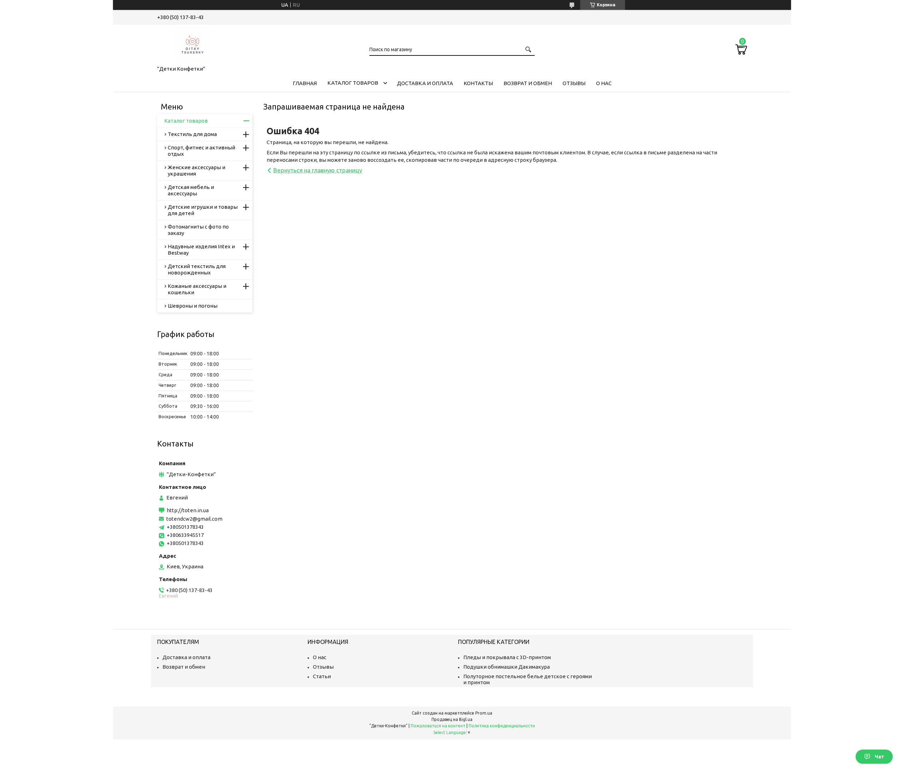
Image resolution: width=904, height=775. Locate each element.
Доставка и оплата (425, 83)
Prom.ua (483, 713)
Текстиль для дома (192, 134)
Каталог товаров (352, 83)
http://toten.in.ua (188, 510)
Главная (305, 83)
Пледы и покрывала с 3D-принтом (507, 657)
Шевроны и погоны (193, 306)
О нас (604, 83)
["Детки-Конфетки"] (192, 44)
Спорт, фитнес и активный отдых (201, 150)
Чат (879, 756)
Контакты (478, 83)
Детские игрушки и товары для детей (203, 210)
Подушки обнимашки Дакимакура (506, 667)
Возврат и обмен (528, 83)
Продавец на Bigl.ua (452, 719)
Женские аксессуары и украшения (196, 170)
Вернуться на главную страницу (317, 170)
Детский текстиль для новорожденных (197, 269)
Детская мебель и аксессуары (191, 190)
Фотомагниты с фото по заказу (198, 230)
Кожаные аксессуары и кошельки (197, 289)
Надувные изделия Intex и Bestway (201, 249)
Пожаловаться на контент (438, 725)
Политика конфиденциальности (502, 725)
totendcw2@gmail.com (194, 519)
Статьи (322, 676)
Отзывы (574, 83)
